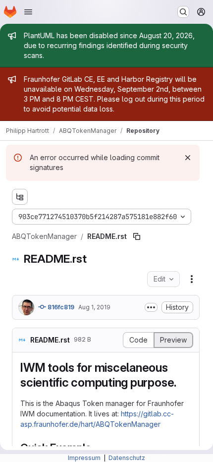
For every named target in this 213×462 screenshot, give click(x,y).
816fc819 (60, 307)
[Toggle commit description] (151, 307)
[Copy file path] (137, 236)
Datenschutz (126, 458)
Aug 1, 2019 (94, 307)
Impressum (85, 458)
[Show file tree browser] (20, 197)
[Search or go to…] (183, 12)
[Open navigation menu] (28, 12)
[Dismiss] (188, 158)
